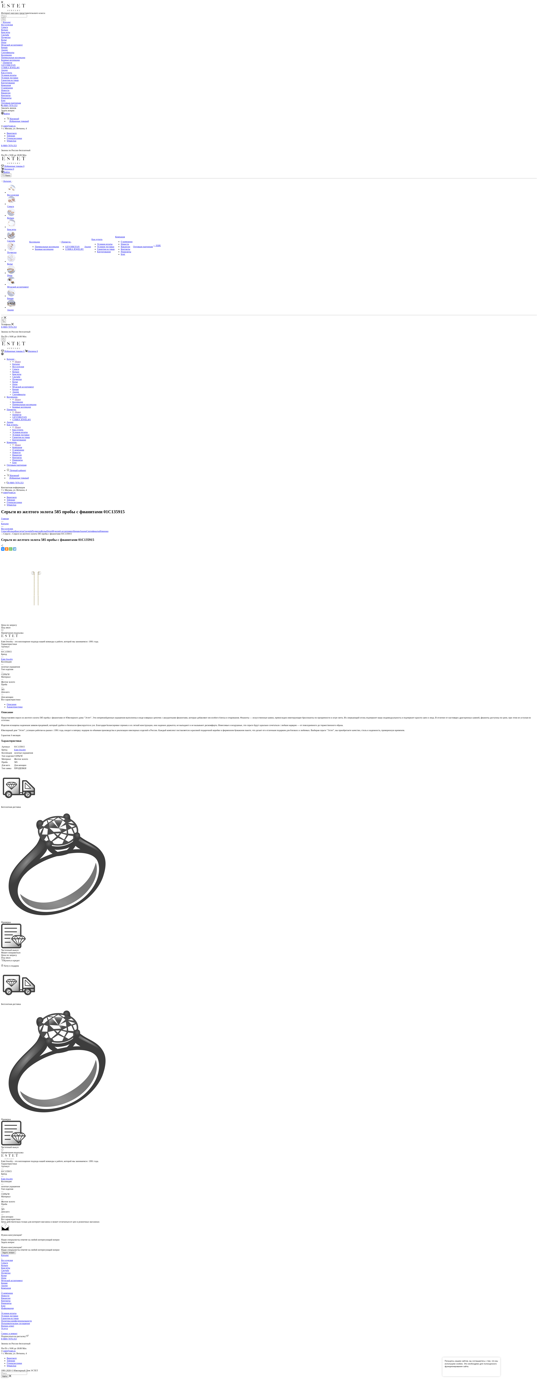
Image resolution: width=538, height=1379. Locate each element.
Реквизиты (6, 1303)
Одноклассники (14, 138)
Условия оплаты (9, 1313)
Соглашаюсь (452, 1372)
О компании (7, 1293)
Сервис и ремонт (9, 1333)
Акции (83, 531)
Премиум (16, 414)
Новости (5, 1295)
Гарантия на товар (10, 1318)
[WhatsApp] (10, 549)
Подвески (36, 531)
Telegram (11, 136)
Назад (18, 361)
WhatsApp (11, 141)
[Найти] (3, 19)
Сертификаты (93, 531)
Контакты (6, 1301)
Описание (11, 704)
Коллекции (17, 402)
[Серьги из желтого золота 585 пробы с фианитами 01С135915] (36, 622)
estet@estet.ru (9, 126)
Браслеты (19, 531)
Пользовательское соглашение (15, 1323)
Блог (3, 1306)
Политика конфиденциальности (16, 1321)
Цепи (49, 531)
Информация (7, 1308)
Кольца (11, 531)
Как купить (17, 430)
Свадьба (28, 531)
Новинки (104, 531)
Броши (76, 531)
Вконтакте (12, 133)
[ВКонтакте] (2, 549)
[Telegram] (14, 549)
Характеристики (15, 707)
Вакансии (6, 1298)
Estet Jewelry (7, 659)
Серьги (4, 531)
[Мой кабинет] (2, 354)
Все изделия (7, 1260)
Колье (44, 531)
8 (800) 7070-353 (9, 105)
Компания (17, 447)
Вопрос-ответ (7, 1326)
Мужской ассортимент (62, 531)
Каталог (16, 364)
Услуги (4, 1328)
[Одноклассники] (6, 549)
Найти (4, 1376)
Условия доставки (9, 1316)
